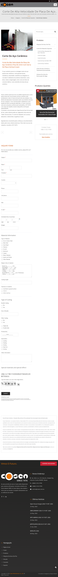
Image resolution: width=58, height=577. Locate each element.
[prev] (2, 132)
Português (54, 1)
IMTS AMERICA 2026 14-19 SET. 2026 (40, 517)
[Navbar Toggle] (55, 4)
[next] (31, 132)
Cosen (5, 550)
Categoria (17, 18)
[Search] (55, 32)
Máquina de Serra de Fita (43, 44)
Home (12, 18)
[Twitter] (3, 497)
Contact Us (10, 448)
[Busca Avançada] (55, 567)
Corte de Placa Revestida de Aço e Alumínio (44, 52)
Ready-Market (53, 573)
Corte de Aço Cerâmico (41, 18)
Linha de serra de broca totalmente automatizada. (43, 69)
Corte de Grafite (41, 55)
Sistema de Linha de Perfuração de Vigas (42, 75)
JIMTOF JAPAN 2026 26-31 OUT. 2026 (40, 524)
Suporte (5, 565)
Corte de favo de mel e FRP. (44, 60)
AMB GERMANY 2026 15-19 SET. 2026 (40, 511)
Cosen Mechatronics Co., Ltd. (16, 573)
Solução (5, 559)
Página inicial (6, 547)
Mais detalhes (46, 137)
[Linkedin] (5, 497)
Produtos (5, 553)
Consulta (5, 562)
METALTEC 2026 (34, 531)
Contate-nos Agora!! (48, 463)
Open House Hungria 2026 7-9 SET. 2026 (41, 504)
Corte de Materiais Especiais (28, 18)
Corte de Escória (42, 58)
